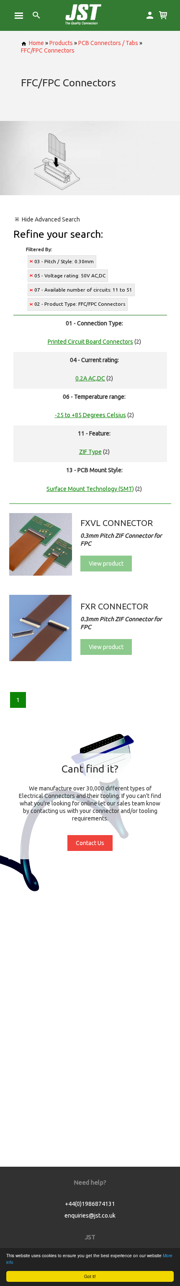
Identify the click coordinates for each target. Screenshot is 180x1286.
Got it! (90, 1276)
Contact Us (90, 843)
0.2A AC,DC (90, 378)
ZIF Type (90, 451)
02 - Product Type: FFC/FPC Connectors (79, 304)
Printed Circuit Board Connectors (90, 341)
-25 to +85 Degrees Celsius (90, 415)
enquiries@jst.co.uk (90, 1215)
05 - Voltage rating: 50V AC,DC (69, 275)
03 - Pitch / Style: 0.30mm (64, 261)
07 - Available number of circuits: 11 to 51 (83, 289)
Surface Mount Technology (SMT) (90, 489)
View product (106, 563)
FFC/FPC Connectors (48, 50)
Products (61, 43)
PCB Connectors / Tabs (108, 43)
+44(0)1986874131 (90, 1203)
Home (36, 43)
